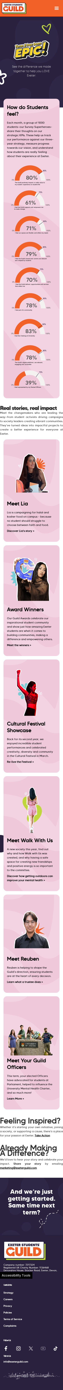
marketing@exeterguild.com (18, 1168)
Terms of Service (13, 1319)
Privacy (8, 1305)
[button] (56, 8)
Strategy (8, 1292)
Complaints (10, 1325)
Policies (8, 1312)
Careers (8, 1299)
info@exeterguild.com (16, 1361)
